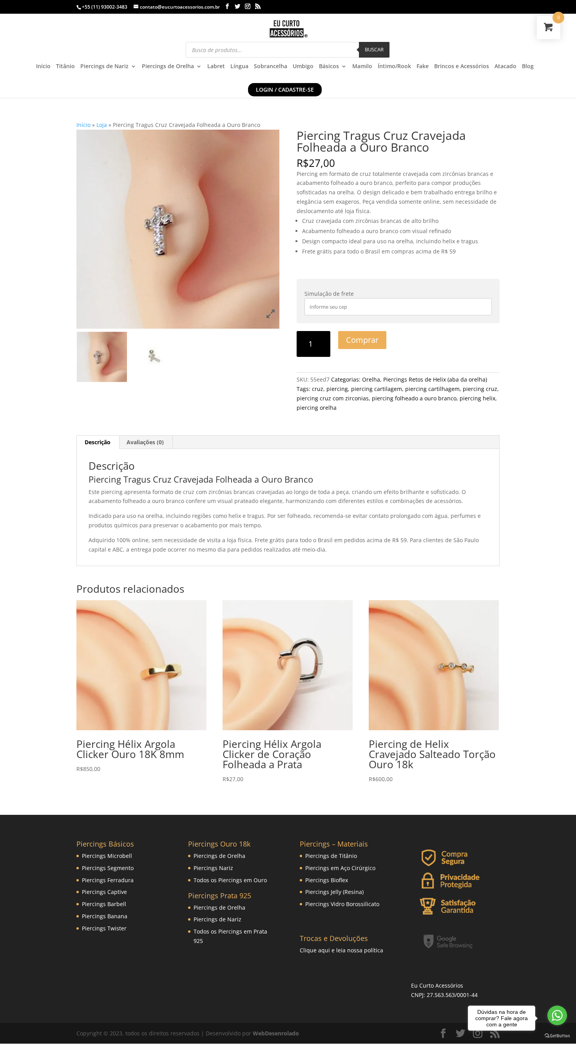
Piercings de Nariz (104, 66)
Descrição (97, 442)
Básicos (329, 66)
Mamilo (362, 66)
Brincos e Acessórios (461, 66)
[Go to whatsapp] (557, 1015)
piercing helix (477, 398)
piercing (337, 389)
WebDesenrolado (276, 1033)
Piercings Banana (104, 916)
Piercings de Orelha (168, 66)
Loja (101, 124)
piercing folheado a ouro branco (414, 398)
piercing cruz (480, 389)
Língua (239, 66)
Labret (216, 66)
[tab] (98, 442)
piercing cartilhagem (432, 389)
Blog (528, 66)
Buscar (374, 49)
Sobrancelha (270, 66)
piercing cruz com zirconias (333, 398)
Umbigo (303, 66)
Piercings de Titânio (331, 855)
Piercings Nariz (213, 868)
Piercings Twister (104, 928)
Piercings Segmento (108, 868)
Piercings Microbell (107, 855)
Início (43, 66)
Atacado (505, 66)
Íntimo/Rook (394, 66)
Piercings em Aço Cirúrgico (340, 868)
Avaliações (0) (145, 442)
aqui (324, 950)
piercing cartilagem (376, 389)
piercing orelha (317, 407)
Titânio (65, 66)
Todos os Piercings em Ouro (230, 880)
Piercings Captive (104, 892)
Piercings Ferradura (108, 880)
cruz (317, 389)
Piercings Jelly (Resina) (334, 892)
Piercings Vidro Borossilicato (342, 904)
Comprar (362, 340)
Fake (423, 66)
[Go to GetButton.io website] (557, 1036)
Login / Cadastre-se (285, 89)
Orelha (371, 379)
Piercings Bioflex (326, 880)
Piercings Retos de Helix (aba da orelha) (435, 379)
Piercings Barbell (104, 904)
